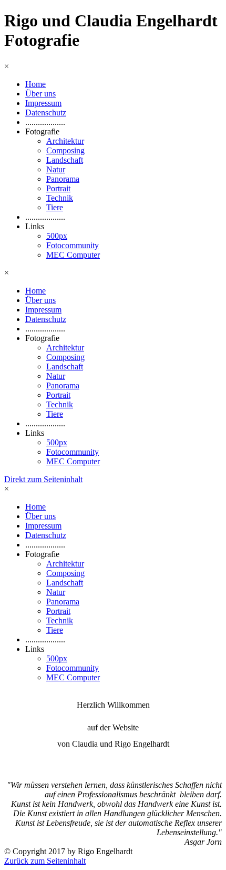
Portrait (58, 188)
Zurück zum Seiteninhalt (45, 860)
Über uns (40, 93)
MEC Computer (73, 254)
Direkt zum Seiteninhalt (43, 479)
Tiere (54, 207)
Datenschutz (45, 112)
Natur (55, 169)
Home (35, 84)
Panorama (62, 178)
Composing (65, 150)
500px (56, 235)
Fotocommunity (72, 245)
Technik (59, 197)
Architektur (65, 140)
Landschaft (64, 159)
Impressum (43, 103)
